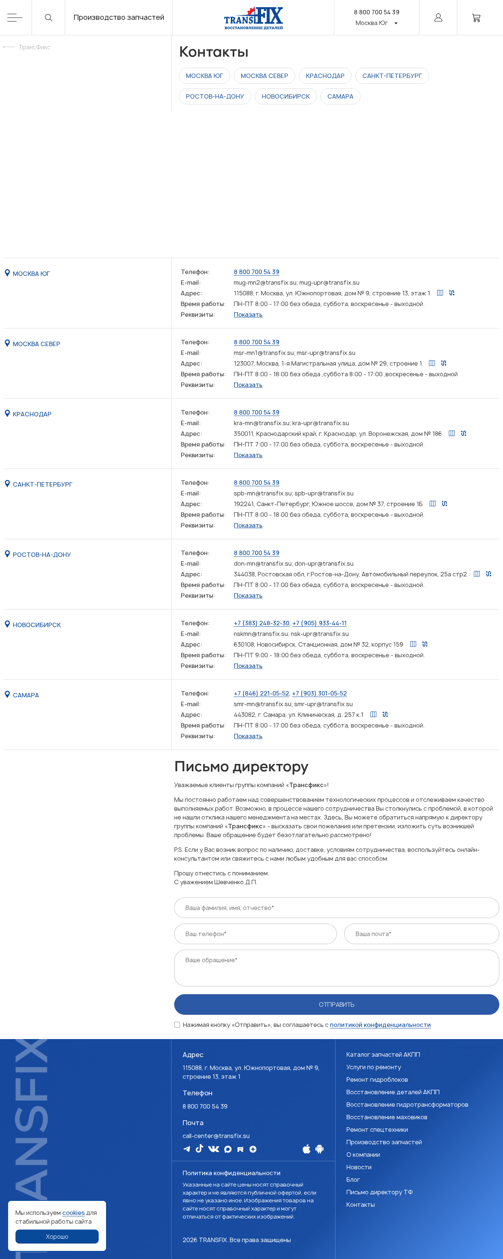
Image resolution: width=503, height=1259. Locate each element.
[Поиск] (48, 17)
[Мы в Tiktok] (199, 1148)
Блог (353, 1180)
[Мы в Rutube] (240, 1149)
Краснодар (325, 76)
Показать (248, 314)
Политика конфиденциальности (232, 1173)
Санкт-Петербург (392, 76)
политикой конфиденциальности (380, 1025)
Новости (359, 1167)
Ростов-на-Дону (215, 96)
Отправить (337, 1004)
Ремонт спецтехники (377, 1129)
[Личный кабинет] (438, 17)
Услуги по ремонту (374, 1067)
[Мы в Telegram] (187, 1148)
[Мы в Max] (228, 1149)
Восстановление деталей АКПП (393, 1092)
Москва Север (264, 76)
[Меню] (19, 17)
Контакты (361, 1205)
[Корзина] (476, 17)
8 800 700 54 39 (377, 12)
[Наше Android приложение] (319, 1148)
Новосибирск (286, 96)
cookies (73, 1213)
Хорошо (57, 1237)
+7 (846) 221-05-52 (261, 693)
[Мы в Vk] (213, 1149)
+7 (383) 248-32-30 (261, 623)
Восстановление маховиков (387, 1117)
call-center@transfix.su (216, 1136)
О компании (363, 1154)
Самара (340, 96)
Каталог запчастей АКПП (383, 1054)
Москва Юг (204, 76)
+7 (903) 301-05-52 (319, 693)
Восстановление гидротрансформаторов (407, 1104)
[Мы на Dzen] (253, 1149)
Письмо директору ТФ (380, 1192)
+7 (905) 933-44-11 (319, 623)
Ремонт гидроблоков (377, 1079)
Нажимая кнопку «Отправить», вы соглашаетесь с (307, 1025)
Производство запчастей (119, 17)
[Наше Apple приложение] (306, 1148)
